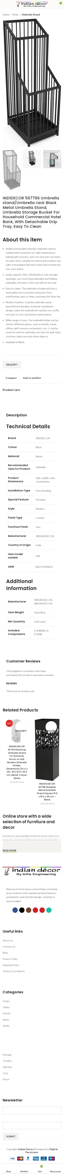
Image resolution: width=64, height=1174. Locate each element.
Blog (5, 952)
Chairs (6, 1001)
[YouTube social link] (35, 910)
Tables (6, 1007)
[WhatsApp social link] (49, 910)
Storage (7, 1054)
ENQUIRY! (12, 364)
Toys (5, 1073)
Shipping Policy (11, 965)
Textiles (7, 1060)
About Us (8, 940)
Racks (6, 1019)
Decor (6, 1079)
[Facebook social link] (15, 910)
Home (6, 14)
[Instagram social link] (28, 910)
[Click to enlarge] (8, 141)
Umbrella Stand (31, 14)
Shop (16, 14)
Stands (6, 1013)
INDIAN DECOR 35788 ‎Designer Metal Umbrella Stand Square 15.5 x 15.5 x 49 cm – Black (47, 791)
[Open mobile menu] (4, 4)
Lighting (7, 1066)
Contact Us (9, 946)
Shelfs (6, 1025)
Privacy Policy (10, 958)
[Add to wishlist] (21, 724)
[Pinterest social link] (42, 910)
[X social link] (22, 910)
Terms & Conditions (14, 971)
